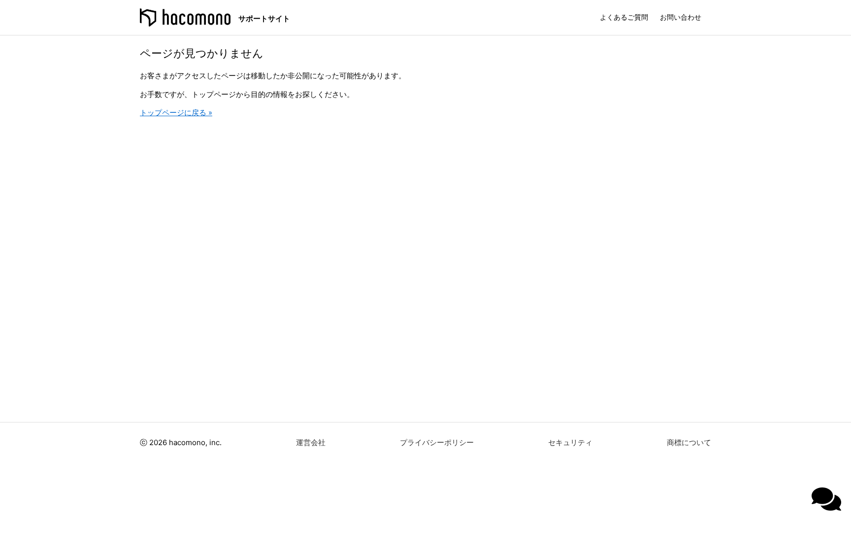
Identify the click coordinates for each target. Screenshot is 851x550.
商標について (689, 442)
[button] (826, 499)
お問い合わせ (680, 17)
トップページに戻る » (176, 112)
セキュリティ (570, 442)
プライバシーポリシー (437, 442)
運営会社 (311, 442)
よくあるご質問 (624, 17)
